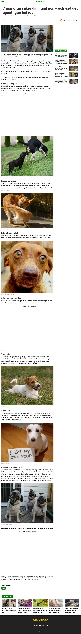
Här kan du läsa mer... (33, 579)
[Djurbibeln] (40, 2)
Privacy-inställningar (40, 626)
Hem (4, 15)
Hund (7, 15)
